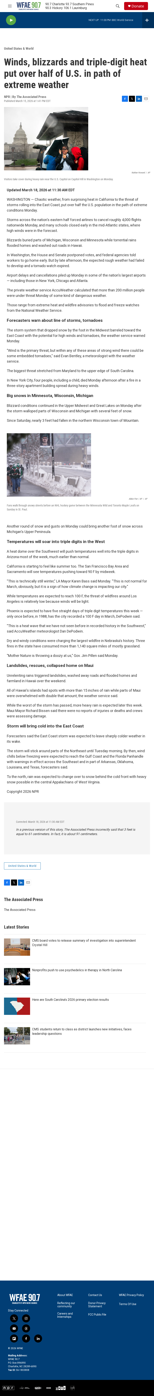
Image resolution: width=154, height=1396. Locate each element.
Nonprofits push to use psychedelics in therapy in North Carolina (77, 970)
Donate (138, 6)
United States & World (18, 48)
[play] (11, 20)
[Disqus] (77, 1123)
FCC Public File (97, 1314)
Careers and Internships (65, 1315)
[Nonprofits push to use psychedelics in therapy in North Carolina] (17, 976)
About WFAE (65, 1295)
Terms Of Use (127, 1304)
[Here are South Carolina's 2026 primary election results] (17, 1006)
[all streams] (148, 20)
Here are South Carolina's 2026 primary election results (70, 1000)
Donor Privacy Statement (97, 1305)
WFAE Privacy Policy (131, 1295)
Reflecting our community (66, 1305)
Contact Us (95, 1295)
